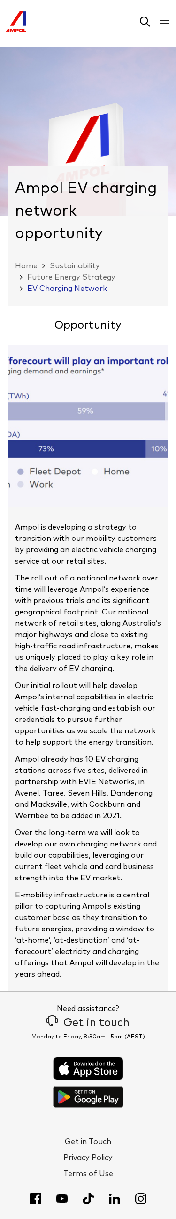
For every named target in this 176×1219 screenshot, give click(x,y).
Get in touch (96, 1022)
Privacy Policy (88, 1157)
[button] (145, 23)
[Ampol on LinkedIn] (114, 1198)
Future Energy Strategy (71, 277)
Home (26, 266)
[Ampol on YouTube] (62, 1198)
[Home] (16, 29)
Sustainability (75, 266)
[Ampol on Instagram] (140, 1198)
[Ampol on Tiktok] (88, 1198)
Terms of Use (88, 1174)
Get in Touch (88, 1141)
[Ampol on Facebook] (35, 1198)
